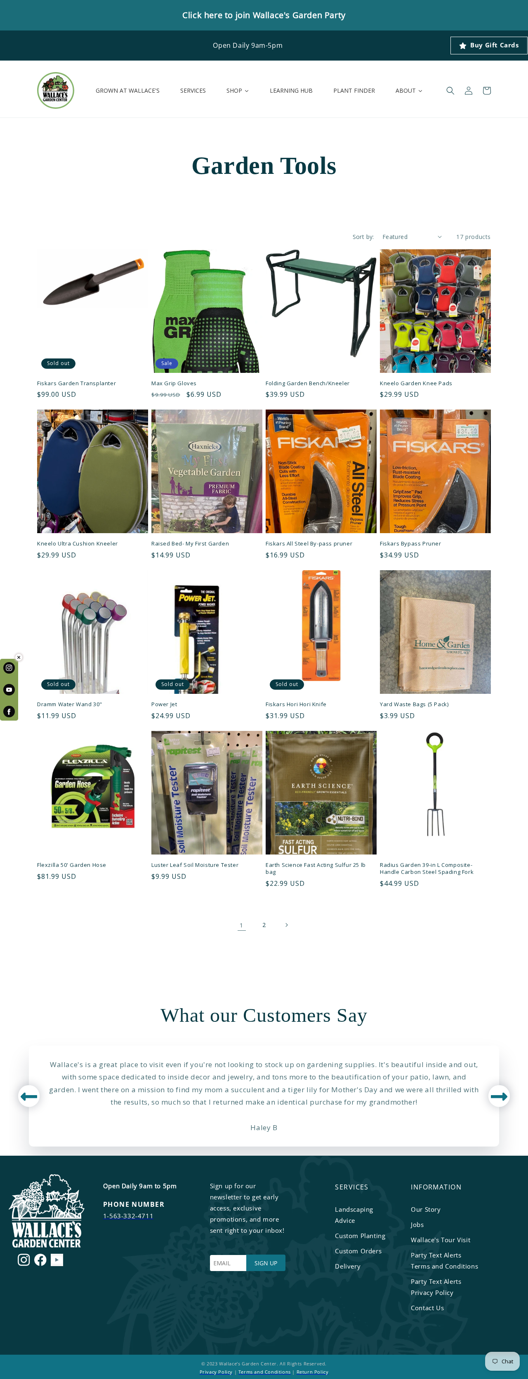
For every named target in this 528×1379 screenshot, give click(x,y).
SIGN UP (266, 1263)
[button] (450, 91)
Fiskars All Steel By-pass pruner (309, 543)
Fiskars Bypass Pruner (410, 543)
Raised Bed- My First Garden (190, 543)
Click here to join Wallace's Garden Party (264, 15)
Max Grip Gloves (174, 383)
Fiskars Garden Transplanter (76, 383)
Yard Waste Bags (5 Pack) (414, 704)
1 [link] (242, 925)
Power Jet (164, 704)
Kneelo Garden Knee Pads (416, 383)
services (352, 1187)
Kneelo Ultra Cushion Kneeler (77, 543)
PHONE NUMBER (134, 1204)
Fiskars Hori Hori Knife (296, 704)
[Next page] (286, 925)
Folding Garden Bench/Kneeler (308, 383)
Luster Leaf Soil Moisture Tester (194, 865)
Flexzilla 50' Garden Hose (71, 865)
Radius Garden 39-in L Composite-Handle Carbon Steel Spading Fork (427, 869)
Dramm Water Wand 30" (69, 704)
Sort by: (363, 237)
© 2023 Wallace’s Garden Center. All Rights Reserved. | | (264, 1367)
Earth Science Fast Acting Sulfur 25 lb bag (316, 869)
